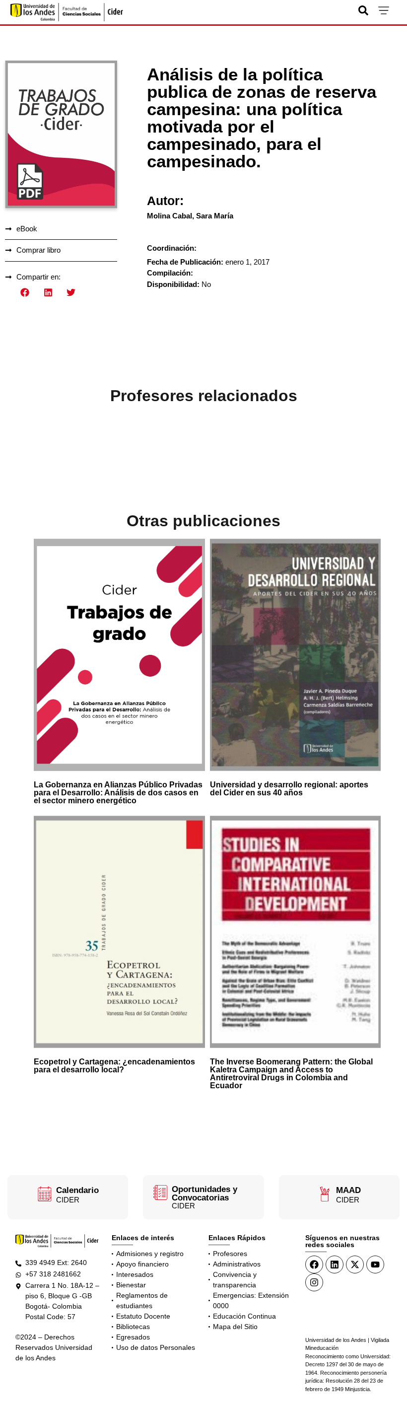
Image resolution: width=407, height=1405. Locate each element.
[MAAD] (324, 1194)
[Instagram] (314, 1282)
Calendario (77, 1190)
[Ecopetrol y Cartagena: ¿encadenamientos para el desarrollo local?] (119, 932)
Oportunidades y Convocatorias (204, 1193)
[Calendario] (44, 1194)
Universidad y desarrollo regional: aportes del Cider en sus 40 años (289, 788)
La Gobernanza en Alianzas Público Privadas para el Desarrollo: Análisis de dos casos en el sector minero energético (118, 792)
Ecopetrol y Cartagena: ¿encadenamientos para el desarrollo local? (114, 1065)
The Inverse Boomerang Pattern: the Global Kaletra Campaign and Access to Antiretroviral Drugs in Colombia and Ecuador (291, 1073)
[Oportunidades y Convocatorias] (160, 1192)
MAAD (348, 1190)
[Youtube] (375, 1264)
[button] (25, 292)
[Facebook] (314, 1264)
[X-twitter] (355, 1264)
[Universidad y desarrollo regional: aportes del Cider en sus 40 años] (295, 655)
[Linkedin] (334, 1264)
